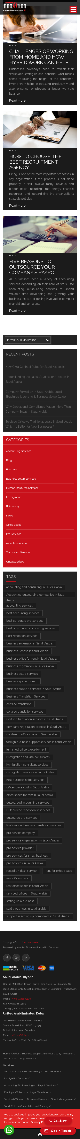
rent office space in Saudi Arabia (27, 886)
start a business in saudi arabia (26, 908)
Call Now (59, 1120)
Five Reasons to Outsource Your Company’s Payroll (34, 266)
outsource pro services (21, 817)
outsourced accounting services (27, 802)
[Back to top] (40, 1134)
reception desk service (21, 870)
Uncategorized (15, 561)
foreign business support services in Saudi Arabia (38, 742)
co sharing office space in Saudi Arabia (31, 734)
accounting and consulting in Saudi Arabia (34, 587)
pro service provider (19, 848)
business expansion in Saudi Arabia (29, 643)
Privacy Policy (40, 1122)
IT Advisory (12, 506)
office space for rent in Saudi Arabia (29, 795)
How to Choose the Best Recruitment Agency (35, 161)
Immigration (13, 497)
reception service (16, 543)
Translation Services (18, 552)
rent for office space (59, 870)
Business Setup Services (21, 478)
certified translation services (24, 711)
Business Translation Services (25, 696)
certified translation (18, 704)
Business (11, 469)
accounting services (19, 605)
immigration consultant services (27, 764)
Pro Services (13, 534)
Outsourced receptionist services (28, 810)
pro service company (20, 832)
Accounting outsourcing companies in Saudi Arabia (35, 595)
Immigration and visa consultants (28, 757)
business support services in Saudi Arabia (33, 689)
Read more (17, 100)
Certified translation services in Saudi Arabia (35, 719)
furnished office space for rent (26, 749)
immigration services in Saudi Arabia (30, 772)
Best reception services (21, 635)
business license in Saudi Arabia (27, 651)
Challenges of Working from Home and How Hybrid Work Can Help (41, 56)
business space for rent (21, 681)
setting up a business (20, 901)
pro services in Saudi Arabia (24, 863)
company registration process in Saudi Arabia (36, 726)
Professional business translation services (33, 825)
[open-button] (73, 9)
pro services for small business (27, 855)
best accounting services (22, 613)
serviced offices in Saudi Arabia (26, 893)
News (9, 515)
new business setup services (25, 779)
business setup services (22, 673)
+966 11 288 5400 (21, 998)
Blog (12, 45)
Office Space (13, 524)
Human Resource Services (22, 487)
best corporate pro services (24, 620)
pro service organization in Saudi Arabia (32, 840)
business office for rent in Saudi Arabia (31, 658)
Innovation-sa (31, 942)
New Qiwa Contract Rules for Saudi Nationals (35, 366)
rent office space (17, 878)
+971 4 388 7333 (20, 1035)
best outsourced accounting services (31, 628)
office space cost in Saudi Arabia (27, 787)
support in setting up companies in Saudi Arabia (38, 916)
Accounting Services (18, 451)
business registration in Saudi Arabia (30, 666)
